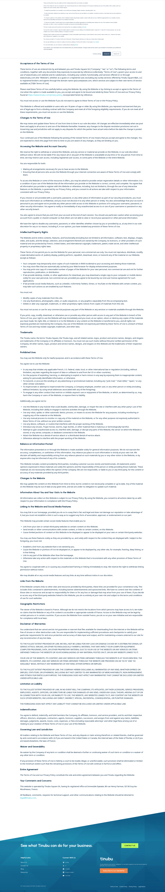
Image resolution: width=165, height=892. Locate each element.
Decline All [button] (116, 54)
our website (96, 42)
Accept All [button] (106, 54)
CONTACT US (129, 846)
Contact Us (24, 866)
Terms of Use (114, 886)
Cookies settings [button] (97, 54)
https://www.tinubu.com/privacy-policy (45, 95)
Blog (22, 869)
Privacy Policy (133, 886)
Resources (24, 872)
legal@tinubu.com (28, 798)
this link (76, 44)
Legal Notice (141, 886)
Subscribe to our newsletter (114, 871)
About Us (24, 862)
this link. (85, 27)
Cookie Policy (123, 886)
